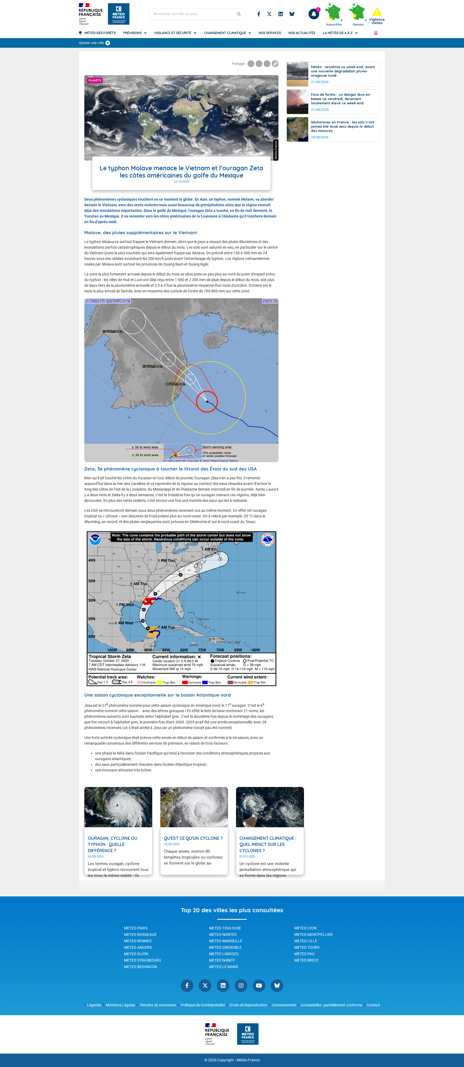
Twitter (269, 14)
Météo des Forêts (100, 33)
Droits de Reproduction (248, 1005)
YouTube (259, 985)
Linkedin (280, 14)
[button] (375, 33)
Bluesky (291, 14)
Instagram (241, 985)
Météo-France (248, 1060)
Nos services (270, 33)
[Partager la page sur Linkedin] (267, 63)
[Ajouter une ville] (108, 43)
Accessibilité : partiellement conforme (331, 1005)
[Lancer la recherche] (239, 14)
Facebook (258, 14)
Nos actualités (301, 33)
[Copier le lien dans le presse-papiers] (275, 63)
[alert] (377, 16)
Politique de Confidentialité (203, 1005)
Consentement (284, 1005)
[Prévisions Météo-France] (118, 14)
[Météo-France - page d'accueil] (248, 1034)
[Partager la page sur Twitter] (259, 63)
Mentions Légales (120, 1005)
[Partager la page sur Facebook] (251, 63)
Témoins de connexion (157, 1005)
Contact (373, 1005)
